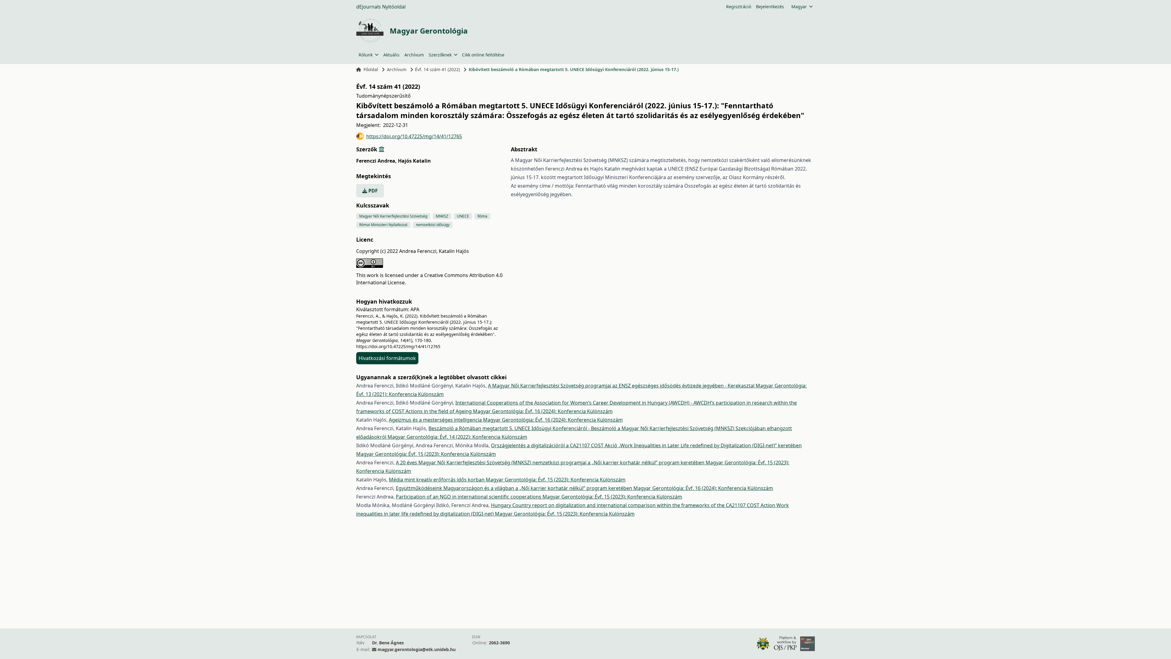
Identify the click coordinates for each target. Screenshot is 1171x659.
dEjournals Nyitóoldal (381, 6)
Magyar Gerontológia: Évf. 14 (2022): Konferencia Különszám (457, 437)
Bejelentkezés (770, 6)
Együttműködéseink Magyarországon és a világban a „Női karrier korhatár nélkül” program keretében (514, 488)
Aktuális (391, 55)
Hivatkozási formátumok (387, 358)
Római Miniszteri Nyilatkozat (383, 224)
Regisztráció (738, 6)
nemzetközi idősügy (432, 224)
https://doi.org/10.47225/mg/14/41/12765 (414, 136)
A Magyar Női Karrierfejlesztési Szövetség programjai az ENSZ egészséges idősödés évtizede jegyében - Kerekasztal (622, 385)
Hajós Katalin (414, 160)
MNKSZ (442, 216)
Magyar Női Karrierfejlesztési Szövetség (393, 216)
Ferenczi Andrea (376, 160)
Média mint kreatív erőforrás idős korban (437, 479)
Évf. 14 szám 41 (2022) (437, 69)
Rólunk (366, 55)
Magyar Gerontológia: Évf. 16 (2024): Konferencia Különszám (543, 411)
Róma (482, 216)
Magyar (799, 6)
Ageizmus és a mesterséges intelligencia (436, 419)
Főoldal (370, 69)
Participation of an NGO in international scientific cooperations (469, 496)
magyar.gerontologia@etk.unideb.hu (417, 649)
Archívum (414, 55)
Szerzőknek (440, 55)
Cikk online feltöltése (483, 55)
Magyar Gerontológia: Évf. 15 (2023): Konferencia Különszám (426, 454)
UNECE (463, 216)
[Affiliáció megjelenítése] (381, 149)
